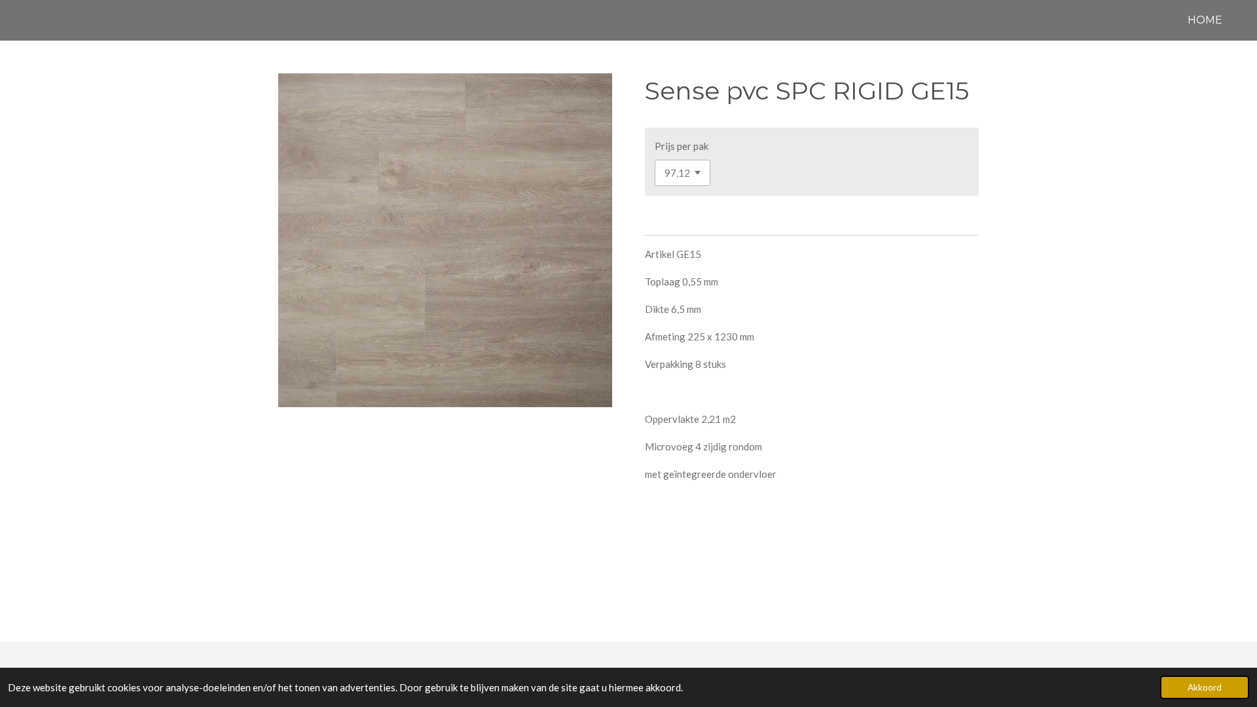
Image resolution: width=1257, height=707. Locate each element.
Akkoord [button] (1205, 687)
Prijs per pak (681, 146)
